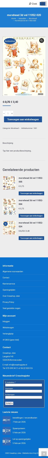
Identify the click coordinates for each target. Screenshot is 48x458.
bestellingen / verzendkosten (25, 418)
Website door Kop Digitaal (32, 453)
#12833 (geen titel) (11, 340)
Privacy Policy (8, 302)
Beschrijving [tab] (8, 143)
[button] (41, 40)
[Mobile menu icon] (42, 3)
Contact (6, 278)
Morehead (15, 128)
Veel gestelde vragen (11, 308)
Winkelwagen (8, 328)
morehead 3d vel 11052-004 (31, 202)
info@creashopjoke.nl (18, 365)
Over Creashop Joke (11, 296)
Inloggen (6, 321)
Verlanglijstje (8, 334)
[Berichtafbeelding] (7, 420)
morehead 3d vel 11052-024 (31, 225)
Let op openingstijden (22, 439)
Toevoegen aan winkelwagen (23, 119)
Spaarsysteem (19, 428)
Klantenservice (9, 284)
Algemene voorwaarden (13, 271)
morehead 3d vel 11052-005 (31, 180)
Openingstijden (9, 290)
